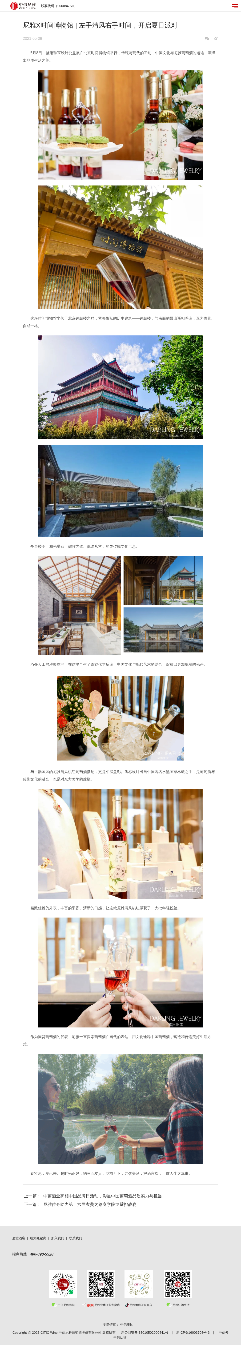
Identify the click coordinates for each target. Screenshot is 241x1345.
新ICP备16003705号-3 (193, 1332)
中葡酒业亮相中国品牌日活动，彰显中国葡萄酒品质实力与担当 (102, 1196)
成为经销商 (38, 1238)
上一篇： (32, 1196)
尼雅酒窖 (18, 1238)
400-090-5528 (41, 1254)
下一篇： (32, 1204)
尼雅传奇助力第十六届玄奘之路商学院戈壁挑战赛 (90, 1204)
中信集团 (126, 1324)
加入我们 (57, 1238)
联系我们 (75, 1238)
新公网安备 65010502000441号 (144, 1332)
